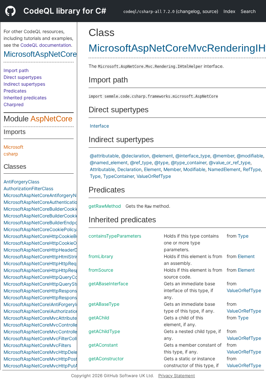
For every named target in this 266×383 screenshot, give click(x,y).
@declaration (135, 155)
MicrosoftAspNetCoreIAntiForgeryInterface (49, 304)
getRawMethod (105, 206)
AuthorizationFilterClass (28, 188)
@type (161, 162)
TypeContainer (118, 176)
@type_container (188, 162)
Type (95, 176)
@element (162, 155)
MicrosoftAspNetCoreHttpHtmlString (42, 256)
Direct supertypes (23, 77)
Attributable (102, 169)
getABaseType (104, 304)
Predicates (15, 90)
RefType (252, 169)
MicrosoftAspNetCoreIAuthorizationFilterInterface (56, 311)
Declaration (129, 169)
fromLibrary (101, 256)
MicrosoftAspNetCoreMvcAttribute (40, 318)
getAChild (99, 317)
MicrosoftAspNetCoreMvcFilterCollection (47, 338)
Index (230, 11)
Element (152, 169)
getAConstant (103, 345)
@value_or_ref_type (229, 162)
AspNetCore (51, 118)
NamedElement (224, 169)
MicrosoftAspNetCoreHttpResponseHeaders (50, 297)
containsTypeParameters (115, 236)
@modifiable (250, 155)
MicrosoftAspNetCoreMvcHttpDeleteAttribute (52, 352)
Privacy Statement (176, 375)
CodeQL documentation (45, 45)
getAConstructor (106, 358)
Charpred (14, 104)
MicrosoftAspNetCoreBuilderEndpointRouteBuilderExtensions (68, 222)
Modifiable (194, 169)
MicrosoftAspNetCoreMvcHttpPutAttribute (48, 365)
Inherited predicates (25, 97)
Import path (16, 70)
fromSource (101, 270)
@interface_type (192, 155)
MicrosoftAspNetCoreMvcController (41, 324)
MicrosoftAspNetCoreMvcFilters (37, 345)
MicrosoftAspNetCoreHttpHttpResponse (46, 270)
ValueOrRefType (154, 176)
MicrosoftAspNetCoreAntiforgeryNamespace (51, 195)
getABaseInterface (108, 283)
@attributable (104, 155)
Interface (99, 126)
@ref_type (141, 162)
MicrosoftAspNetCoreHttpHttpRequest (45, 263)
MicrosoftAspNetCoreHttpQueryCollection (48, 277)
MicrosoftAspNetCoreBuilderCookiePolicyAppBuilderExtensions (70, 209)
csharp (11, 153)
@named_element (108, 162)
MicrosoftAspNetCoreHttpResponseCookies (50, 290)
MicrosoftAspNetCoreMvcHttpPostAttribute (50, 359)
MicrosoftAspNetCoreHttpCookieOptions (47, 243)
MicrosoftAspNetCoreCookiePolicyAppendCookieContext (64, 229)
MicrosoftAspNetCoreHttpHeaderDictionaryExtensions (61, 250)
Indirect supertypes (24, 84)
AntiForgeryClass (21, 181)
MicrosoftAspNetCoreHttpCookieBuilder (46, 236)
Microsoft (13, 147)
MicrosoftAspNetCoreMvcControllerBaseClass (52, 331)
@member (223, 155)
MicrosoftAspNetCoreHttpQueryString (44, 284)
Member (172, 169)
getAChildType (104, 331)
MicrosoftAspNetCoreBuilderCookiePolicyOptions (56, 215)
